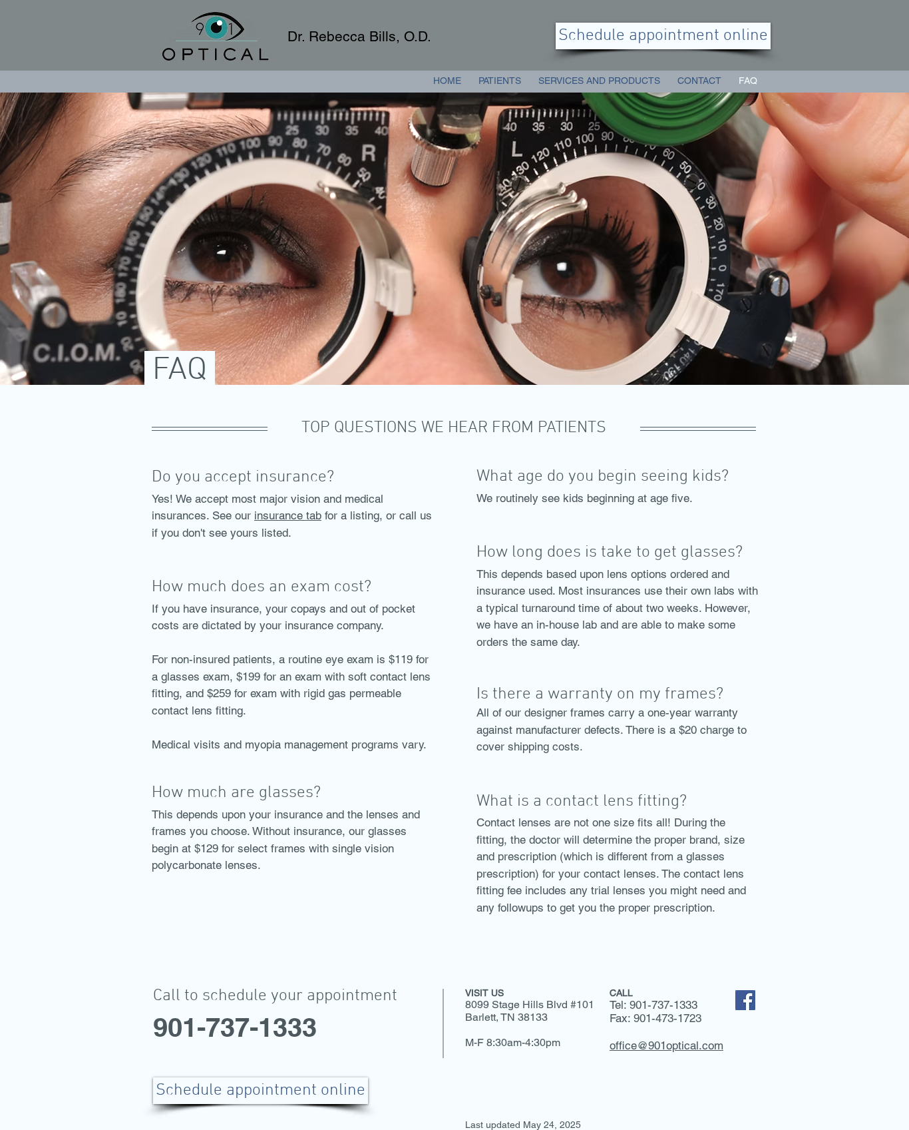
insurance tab (287, 515)
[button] (599, 80)
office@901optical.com (666, 1045)
